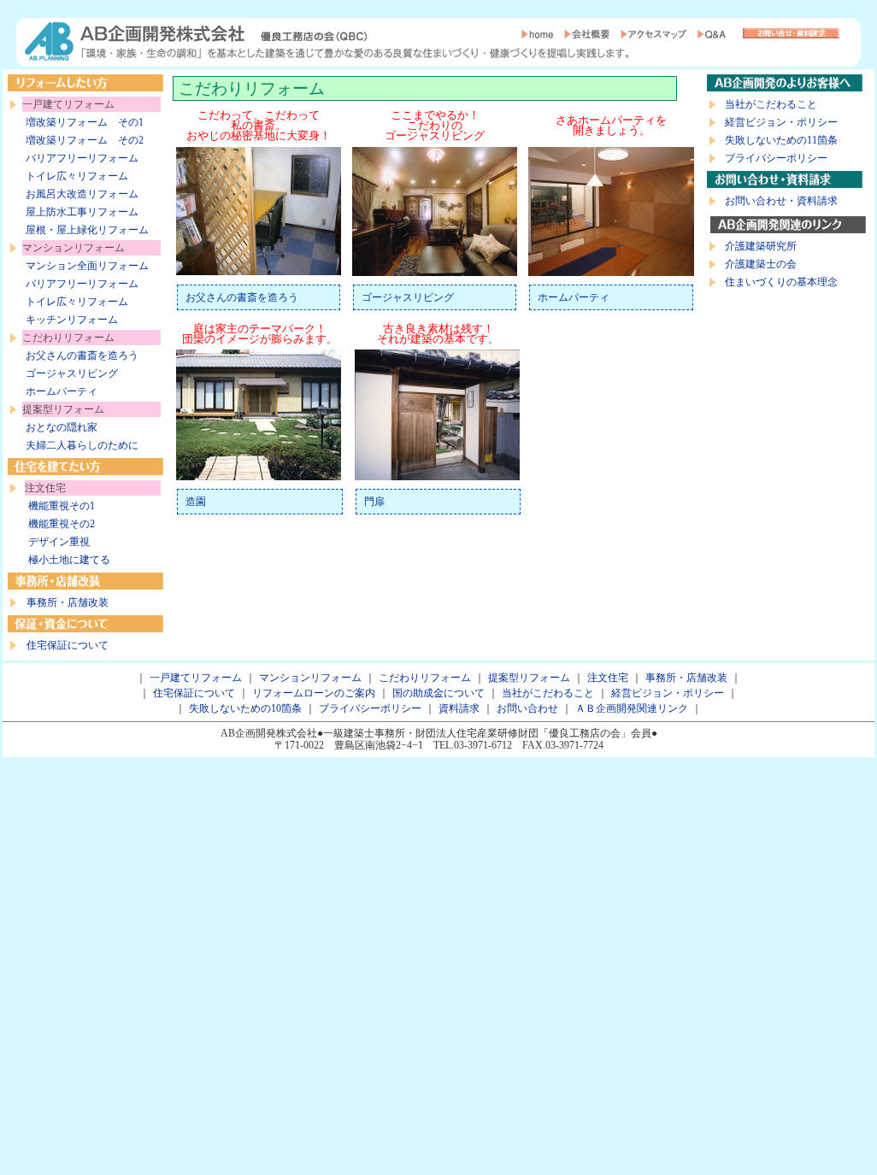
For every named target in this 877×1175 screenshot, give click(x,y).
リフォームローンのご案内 (313, 693)
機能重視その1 (61, 506)
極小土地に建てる (69, 560)
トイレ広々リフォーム (77, 176)
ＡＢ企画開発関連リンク (631, 708)
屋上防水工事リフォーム (82, 212)
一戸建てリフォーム (196, 678)
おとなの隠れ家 (61, 427)
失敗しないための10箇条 (245, 708)
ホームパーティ (61, 391)
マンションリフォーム (310, 678)
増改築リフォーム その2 (85, 140)
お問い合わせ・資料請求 (781, 201)
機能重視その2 (61, 524)
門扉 (374, 502)
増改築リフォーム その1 (85, 122)
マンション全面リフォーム (87, 266)
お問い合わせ (527, 708)
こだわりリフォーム (425, 678)
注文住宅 (607, 678)
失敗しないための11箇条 (781, 140)
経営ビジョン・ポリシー (781, 122)
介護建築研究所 (761, 246)
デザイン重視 (59, 542)
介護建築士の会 (761, 264)
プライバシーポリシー (776, 158)
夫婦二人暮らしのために (82, 445)
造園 (195, 502)
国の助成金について (438, 693)
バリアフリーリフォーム (82, 158)
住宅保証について (67, 645)
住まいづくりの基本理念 (781, 282)
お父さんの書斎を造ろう (82, 355)
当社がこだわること (771, 104)
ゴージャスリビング (72, 373)
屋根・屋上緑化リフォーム (87, 230)
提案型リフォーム (529, 678)
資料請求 (459, 708)
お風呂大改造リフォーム (82, 194)
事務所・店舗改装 (67, 602)
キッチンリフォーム (72, 320)
